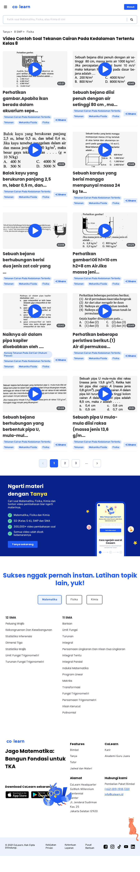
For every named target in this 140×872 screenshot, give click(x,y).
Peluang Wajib (14, 624)
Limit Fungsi (70, 630)
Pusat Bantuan (89, 847)
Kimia (94, 599)
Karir (108, 750)
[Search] (130, 19)
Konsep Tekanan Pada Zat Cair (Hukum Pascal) (25, 354)
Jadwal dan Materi (81, 768)
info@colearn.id (114, 794)
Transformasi (71, 687)
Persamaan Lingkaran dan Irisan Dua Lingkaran (93, 649)
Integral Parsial (72, 662)
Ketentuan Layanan (70, 847)
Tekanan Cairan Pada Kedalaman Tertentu (27, 117)
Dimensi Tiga (13, 643)
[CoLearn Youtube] (126, 847)
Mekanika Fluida (28, 122)
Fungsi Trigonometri (75, 693)
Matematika (49, 599)
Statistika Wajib (15, 649)
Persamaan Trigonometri (79, 700)
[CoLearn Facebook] (105, 847)
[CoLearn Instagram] (112, 847)
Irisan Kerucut (71, 706)
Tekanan (8, 122)
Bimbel (74, 750)
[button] (43, 463)
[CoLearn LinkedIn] (133, 847)
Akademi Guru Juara (117, 756)
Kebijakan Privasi (51, 847)
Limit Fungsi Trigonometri (22, 655)
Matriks (67, 681)
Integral (67, 643)
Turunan (67, 636)
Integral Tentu (71, 655)
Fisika (74, 599)
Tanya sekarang (22, 544)
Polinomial (69, 713)
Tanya (73, 756)
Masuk (131, 6)
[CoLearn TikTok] (119, 847)
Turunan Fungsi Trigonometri (24, 662)
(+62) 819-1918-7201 (117, 789)
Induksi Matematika (75, 668)
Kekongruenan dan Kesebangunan (28, 630)
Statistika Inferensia (18, 636)
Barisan (67, 624)
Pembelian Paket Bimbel (120, 784)
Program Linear (72, 674)
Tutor (73, 762)
